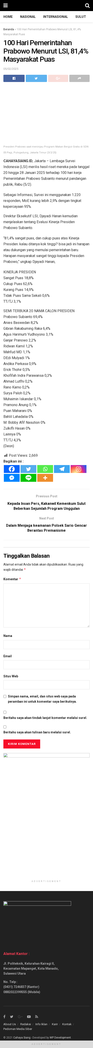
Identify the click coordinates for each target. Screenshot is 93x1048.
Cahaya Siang (21, 1037)
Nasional (28, 17)
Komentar (12, 579)
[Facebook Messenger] (12, 478)
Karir (55, 1024)
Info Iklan (41, 1024)
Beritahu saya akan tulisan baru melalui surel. (37, 732)
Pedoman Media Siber (17, 1029)
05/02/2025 (10, 68)
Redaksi (25, 1024)
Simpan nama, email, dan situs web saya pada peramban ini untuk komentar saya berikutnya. (42, 699)
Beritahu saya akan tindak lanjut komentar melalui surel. (45, 718)
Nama (7, 636)
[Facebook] (12, 469)
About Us (9, 1024)
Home (8, 17)
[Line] (28, 478)
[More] (45, 478)
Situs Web (10, 676)
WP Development (60, 1037)
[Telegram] (62, 469)
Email (7, 656)
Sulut (80, 17)
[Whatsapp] (45, 469)
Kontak (67, 1024)
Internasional (55, 17)
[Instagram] (78, 469)
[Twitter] (28, 469)
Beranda (8, 29)
